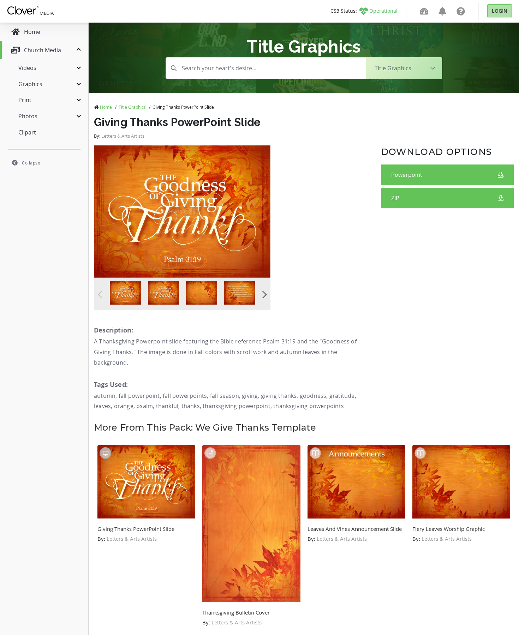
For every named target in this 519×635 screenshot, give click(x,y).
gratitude (342, 396)
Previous (101, 294)
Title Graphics (132, 107)
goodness (313, 396)
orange (123, 406)
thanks (190, 406)
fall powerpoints (185, 396)
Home (106, 107)
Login (499, 10)
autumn (104, 396)
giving (250, 396)
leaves (102, 406)
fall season (224, 396)
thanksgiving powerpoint (236, 406)
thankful (167, 406)
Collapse (31, 163)
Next (263, 294)
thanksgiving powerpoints (308, 406)
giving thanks (279, 396)
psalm (144, 406)
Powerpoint (406, 175)
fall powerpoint (139, 396)
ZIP (395, 198)
